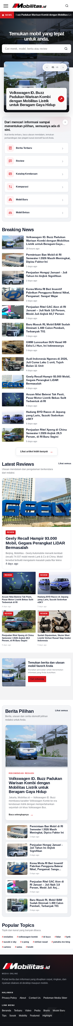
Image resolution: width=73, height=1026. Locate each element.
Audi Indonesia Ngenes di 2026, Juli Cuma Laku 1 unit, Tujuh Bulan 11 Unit (47, 362)
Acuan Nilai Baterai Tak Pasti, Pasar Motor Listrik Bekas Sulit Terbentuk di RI (46, 398)
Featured (35, 1015)
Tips (4, 1015)
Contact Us (34, 998)
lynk (68, 937)
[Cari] (66, 5)
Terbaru (18, 1010)
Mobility (23, 1015)
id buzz (47, 937)
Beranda (6, 1010)
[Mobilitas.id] (36, 6)
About (23, 998)
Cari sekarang (37, 679)
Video (28, 1010)
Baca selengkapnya (21, 814)
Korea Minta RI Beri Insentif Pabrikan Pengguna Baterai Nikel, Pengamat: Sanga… (46, 866)
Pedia (37, 1010)
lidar (58, 937)
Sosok (12, 1015)
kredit (30, 947)
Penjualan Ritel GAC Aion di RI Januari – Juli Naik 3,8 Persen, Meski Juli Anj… (47, 884)
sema (19, 947)
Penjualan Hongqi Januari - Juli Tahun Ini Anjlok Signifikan (46, 274)
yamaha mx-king (61, 942)
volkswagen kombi (28, 937)
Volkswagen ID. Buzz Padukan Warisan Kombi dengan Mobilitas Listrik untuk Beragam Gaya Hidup (32, 99)
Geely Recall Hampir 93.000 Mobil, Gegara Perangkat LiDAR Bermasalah (48, 380)
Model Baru (59, 1010)
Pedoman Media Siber (55, 998)
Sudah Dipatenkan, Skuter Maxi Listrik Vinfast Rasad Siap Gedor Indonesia (54, 638)
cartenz (7, 947)
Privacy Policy (9, 998)
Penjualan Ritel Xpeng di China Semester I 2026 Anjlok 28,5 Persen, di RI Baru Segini (46, 433)
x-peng (25, 942)
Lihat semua (64, 463)
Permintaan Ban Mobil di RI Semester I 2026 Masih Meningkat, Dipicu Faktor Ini (48, 258)
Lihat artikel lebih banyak (36, 451)
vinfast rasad (41, 942)
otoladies (8, 937)
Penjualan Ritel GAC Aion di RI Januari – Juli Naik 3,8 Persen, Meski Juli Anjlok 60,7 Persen (46, 310)
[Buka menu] (6, 6)
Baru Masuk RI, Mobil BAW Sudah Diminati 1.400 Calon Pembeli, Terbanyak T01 (48, 328)
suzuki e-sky (10, 942)
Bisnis (46, 1010)
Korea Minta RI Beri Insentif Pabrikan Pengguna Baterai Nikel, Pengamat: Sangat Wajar (48, 292)
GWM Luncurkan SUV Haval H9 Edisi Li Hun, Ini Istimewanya (46, 344)
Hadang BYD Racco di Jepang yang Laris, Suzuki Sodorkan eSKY (45, 415)
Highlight (47, 1015)
